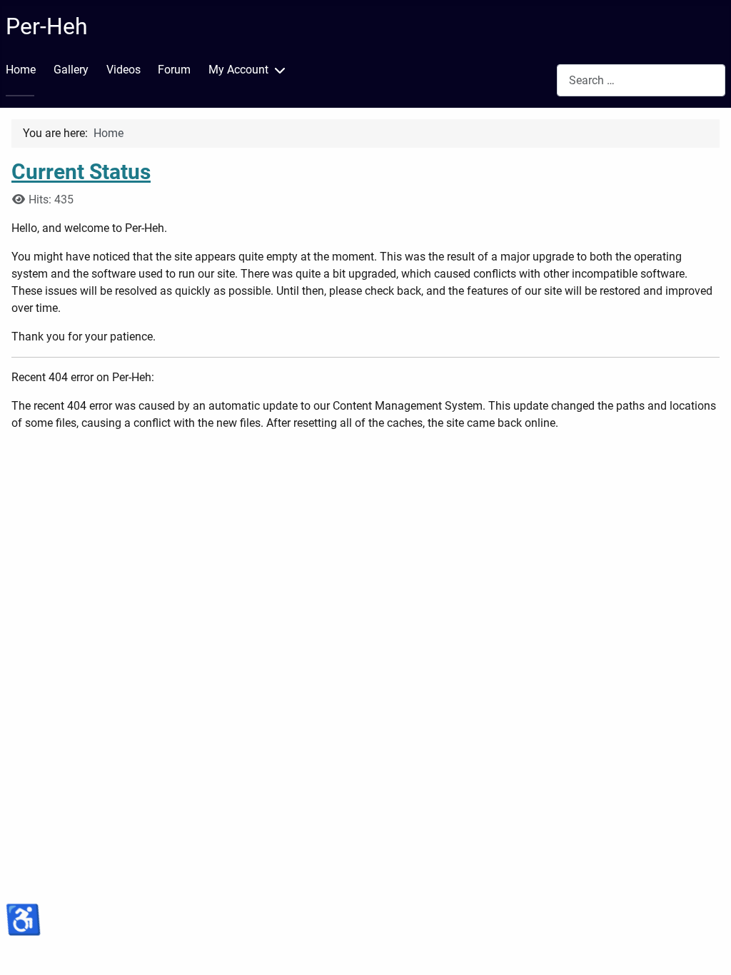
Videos (123, 69)
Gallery (71, 69)
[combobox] (641, 80)
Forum (174, 69)
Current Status (81, 171)
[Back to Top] (706, 949)
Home (21, 69)
